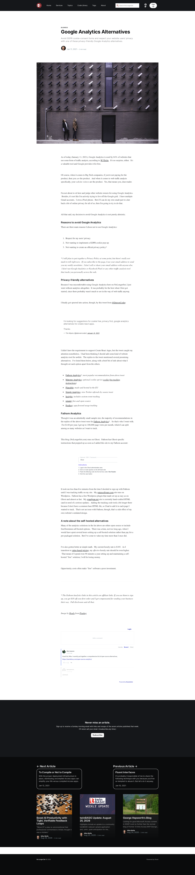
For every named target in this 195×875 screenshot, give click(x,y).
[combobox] (127, 5)
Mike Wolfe (71, 47)
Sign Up (153, 5)
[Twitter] (145, 6)
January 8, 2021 (93, 333)
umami (69, 401)
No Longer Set (41, 859)
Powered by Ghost (152, 859)
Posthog (69, 405)
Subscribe (98, 735)
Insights (69, 396)
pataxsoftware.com (106, 492)
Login (129, 629)
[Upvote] (64, 662)
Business (64, 27)
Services (59, 5)
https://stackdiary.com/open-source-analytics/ (77, 659)
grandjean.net (93, 499)
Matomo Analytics (74, 379)
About (103, 5)
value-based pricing (80, 550)
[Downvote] (68, 662)
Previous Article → (125, 766)
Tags (94, 5)
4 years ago (69, 653)
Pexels (72, 613)
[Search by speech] (136, 5)
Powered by (126, 682)
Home (49, 5)
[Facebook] (146, 4)
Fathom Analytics (73, 375)
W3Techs (105, 160)
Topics (70, 5)
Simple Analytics (73, 392)
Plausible (70, 387)
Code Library (82, 5)
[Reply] (71, 662)
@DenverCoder (118, 302)
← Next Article (46, 766)
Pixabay (83, 613)
